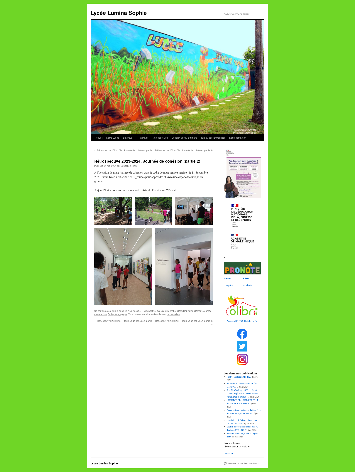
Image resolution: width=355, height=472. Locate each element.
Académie (247, 285)
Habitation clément (192, 310)
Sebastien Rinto (129, 165)
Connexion (228, 453)
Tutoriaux (143, 137)
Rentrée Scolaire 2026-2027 (239, 376)
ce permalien (173, 314)
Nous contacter (237, 137)
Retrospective (149, 310)
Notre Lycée (112, 137)
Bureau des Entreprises (213, 137)
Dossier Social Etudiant (184, 137)
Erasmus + (129, 137)
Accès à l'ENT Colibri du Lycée (242, 320)
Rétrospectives (160, 137)
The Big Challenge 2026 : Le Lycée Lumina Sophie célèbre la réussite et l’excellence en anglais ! (242, 393)
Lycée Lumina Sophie (119, 12)
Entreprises (229, 285)
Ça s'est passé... (132, 310)
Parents (227, 278)
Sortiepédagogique (117, 314)
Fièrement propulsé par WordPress (243, 463)
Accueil (99, 137)
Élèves (246, 278)
